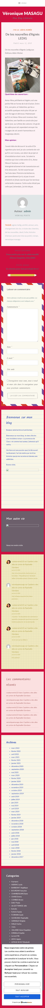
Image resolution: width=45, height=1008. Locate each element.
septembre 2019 (17, 794)
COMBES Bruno (17, 900)
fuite (26, 232)
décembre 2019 (17, 784)
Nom (9, 347)
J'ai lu (16, 30)
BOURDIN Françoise (19, 891)
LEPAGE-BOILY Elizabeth (20, 942)
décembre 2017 (17, 857)
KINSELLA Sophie (17, 933)
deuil (21, 232)
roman (35, 236)
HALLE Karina (16, 924)
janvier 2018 (16, 854)
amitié (25, 225)
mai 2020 (14, 772)
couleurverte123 (18, 561)
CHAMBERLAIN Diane (19, 894)
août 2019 (15, 796)
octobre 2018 (16, 827)
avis (36, 225)
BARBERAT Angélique (19, 888)
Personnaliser (22, 984)
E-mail (10, 358)
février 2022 (15, 751)
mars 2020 (15, 775)
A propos (14, 882)
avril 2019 (15, 809)
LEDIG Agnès (26, 30)
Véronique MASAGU (22, 13)
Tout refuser (22, 990)
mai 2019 (14, 806)
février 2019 (15, 815)
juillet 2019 (15, 799)
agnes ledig (17, 225)
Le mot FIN (15, 936)
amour (31, 225)
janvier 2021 (16, 763)
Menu (24, 3)
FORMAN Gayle (17, 915)
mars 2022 (15, 748)
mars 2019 (15, 812)
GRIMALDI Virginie (18, 921)
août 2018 (15, 833)
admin (27, 211)
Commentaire (13, 307)
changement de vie (13, 228)
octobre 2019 (16, 790)
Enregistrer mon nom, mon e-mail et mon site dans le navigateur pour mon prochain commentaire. (22, 384)
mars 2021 (15, 757)
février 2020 (15, 778)
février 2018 (15, 851)
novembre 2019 (17, 787)
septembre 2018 (17, 830)
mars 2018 (15, 848)
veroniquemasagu (18, 584)
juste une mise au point (22, 236)
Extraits (14, 909)
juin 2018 (14, 839)
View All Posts (22, 215)
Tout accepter (22, 996)
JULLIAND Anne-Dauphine (21, 930)
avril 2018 (15, 845)
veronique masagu (12, 239)
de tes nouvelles (11, 232)
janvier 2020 (16, 781)
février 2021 (15, 760)
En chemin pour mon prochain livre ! (22, 267)
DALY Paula (15, 903)
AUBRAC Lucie (16, 885)
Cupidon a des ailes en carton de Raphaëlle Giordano (25, 564)
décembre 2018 (17, 821)
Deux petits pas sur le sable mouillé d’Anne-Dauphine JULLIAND (22, 254)
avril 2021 (15, 754)
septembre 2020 (17, 769)
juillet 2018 (15, 836)
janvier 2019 (16, 818)
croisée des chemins (30, 228)
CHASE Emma (16, 897)
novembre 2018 (17, 824)
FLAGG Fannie (16, 912)
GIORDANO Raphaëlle (19, 918)
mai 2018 (14, 842)
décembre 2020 (17, 766)
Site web (10, 369)
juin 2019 (14, 803)
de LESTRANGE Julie (19, 906)
